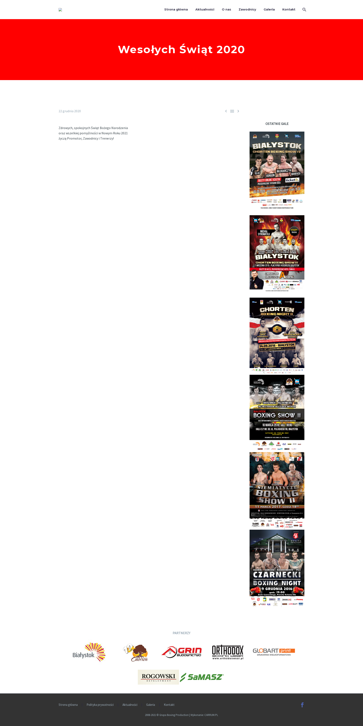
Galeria (269, 9)
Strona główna (176, 9)
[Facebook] (302, 705)
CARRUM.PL (211, 715)
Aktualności (204, 9)
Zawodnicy (247, 9)
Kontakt (288, 9)
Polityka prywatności (100, 704)
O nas (226, 9)
